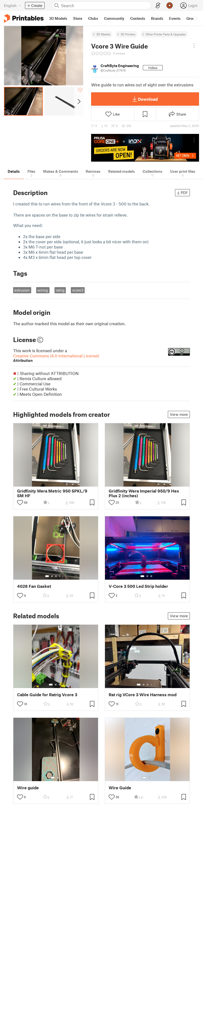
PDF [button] (184, 192)
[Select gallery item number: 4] (60, 576)
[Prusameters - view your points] (169, 5)
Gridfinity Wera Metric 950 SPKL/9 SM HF (52, 493)
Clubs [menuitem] (93, 18)
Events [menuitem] (174, 18)
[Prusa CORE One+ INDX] (145, 148)
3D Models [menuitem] (58, 18)
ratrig (60, 290)
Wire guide (28, 787)
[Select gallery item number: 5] (63, 576)
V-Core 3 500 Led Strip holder (138, 586)
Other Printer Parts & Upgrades (166, 34)
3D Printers (128, 34)
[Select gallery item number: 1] (47, 576)
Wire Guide (120, 787)
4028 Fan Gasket (34, 586)
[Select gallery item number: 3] (56, 576)
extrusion (22, 290)
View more (179, 414)
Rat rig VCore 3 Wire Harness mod (143, 694)
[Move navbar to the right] (196, 18)
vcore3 (77, 290)
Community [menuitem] (114, 18)
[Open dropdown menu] (194, 46)
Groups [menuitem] (192, 18)
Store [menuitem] (77, 18)
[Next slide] (78, 101)
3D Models (103, 34)
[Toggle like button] (20, 502)
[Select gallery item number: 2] (52, 576)
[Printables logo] (24, 18)
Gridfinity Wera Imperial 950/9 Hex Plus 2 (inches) (144, 493)
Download (148, 99)
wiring (42, 290)
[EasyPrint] (158, 5)
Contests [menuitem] (137, 18)
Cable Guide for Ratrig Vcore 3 (47, 694)
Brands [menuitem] (157, 18)
